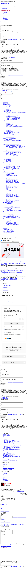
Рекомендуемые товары (8, 231)
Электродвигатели (7, 438)
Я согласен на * (13, 544)
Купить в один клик (6, 546)
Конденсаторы (6, 435)
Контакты (5, 18)
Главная (5, 12)
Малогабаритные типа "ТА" (12, 181)
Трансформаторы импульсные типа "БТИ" (15, 183)
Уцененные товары (7, 232)
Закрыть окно (4, 54)
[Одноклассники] (6, 338)
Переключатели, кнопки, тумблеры (11, 446)
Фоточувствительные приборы (10, 457)
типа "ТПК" (8, 190)
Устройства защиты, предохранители (11, 456)
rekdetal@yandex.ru (21, 491)
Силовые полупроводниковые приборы (12, 449)
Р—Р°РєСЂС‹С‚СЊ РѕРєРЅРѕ (19, 517)
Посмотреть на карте (5, 502)
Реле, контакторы (7, 448)
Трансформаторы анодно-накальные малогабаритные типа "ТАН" (14, 178)
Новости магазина (6, 240)
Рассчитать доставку (17, 329)
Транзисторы (6, 434)
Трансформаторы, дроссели (9, 454)
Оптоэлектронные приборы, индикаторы (12, 445)
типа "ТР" (8, 193)
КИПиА (5, 439)
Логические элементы (8, 442)
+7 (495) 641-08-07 (5, 509)
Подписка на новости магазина (7, 234)
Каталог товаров (4, 99)
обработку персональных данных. (15, 39)
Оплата (4, 16)
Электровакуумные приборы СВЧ (10, 459)
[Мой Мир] (8, 338)
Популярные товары (7, 229)
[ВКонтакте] (4, 338)
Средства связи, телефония (9, 450)
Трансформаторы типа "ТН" (12, 186)
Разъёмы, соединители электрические (11, 447)
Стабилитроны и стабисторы (9, 452)
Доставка (5, 14)
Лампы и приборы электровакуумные (11, 441)
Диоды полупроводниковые (9, 440)
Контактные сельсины (11, 223)
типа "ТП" (8, 188)
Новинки (5, 228)
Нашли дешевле (14, 326)
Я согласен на (13, 39)
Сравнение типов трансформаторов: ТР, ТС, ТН (11, 279)
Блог (4, 17)
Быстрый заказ (4, 21)
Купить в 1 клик (14, 323)
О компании (6, 13)
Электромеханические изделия (10, 460)
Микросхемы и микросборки (9, 443)
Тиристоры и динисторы (8, 453)
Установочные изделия (8, 455)
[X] (10, 338)
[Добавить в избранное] (25, 300)
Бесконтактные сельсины (11, 222)
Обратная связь (4, 508)
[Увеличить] (14, 302)
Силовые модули (7, 436)
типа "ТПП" (8, 192)
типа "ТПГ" (8, 189)
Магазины (5, 19)
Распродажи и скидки (8, 230)
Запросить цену (12, 567)
